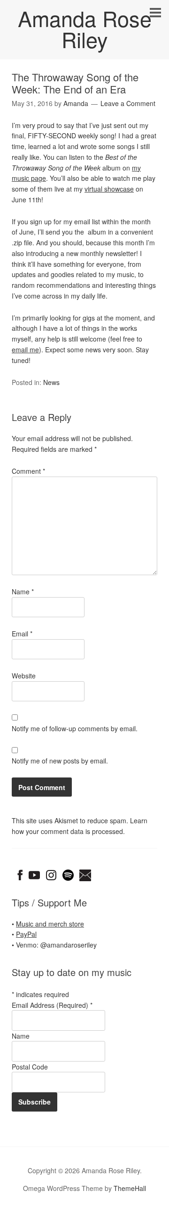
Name (23, 591)
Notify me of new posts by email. (60, 760)
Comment (28, 471)
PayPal (26, 934)
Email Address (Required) (52, 1005)
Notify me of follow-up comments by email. (75, 728)
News (51, 382)
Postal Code (30, 1066)
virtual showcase (109, 188)
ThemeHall (130, 1188)
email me (25, 349)
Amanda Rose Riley (85, 28)
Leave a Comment (127, 103)
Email (22, 633)
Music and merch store (50, 923)
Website (24, 675)
